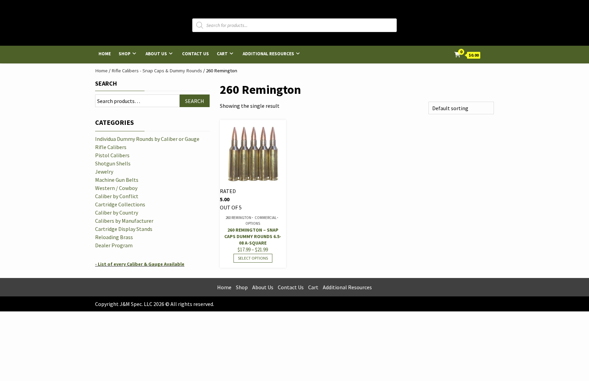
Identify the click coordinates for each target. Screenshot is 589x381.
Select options (253, 258)
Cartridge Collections (120, 204)
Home (105, 54)
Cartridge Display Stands (123, 228)
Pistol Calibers (112, 155)
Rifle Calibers (110, 147)
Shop (125, 54)
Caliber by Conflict (116, 196)
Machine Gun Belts (116, 179)
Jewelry (104, 171)
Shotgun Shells (113, 163)
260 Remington (238, 217)
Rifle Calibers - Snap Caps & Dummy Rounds (156, 71)
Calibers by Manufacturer (124, 220)
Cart (222, 54)
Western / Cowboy (116, 188)
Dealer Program (114, 245)
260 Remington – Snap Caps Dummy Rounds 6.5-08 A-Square (252, 236)
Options (252, 223)
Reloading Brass (114, 237)
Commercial (265, 217)
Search (106, 83)
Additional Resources (268, 54)
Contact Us (195, 54)
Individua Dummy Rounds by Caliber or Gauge (147, 138)
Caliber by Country (116, 212)
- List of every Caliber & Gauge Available (139, 264)
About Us (156, 54)
